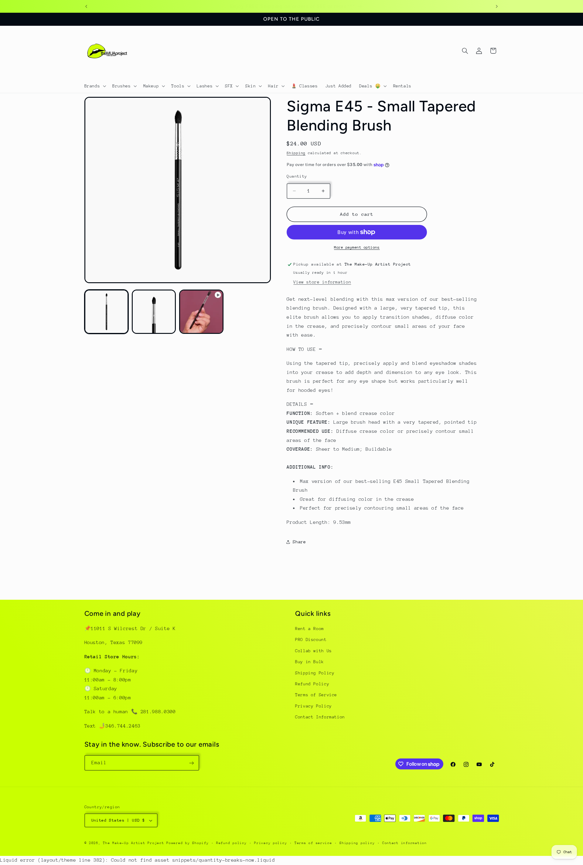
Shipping (296, 153)
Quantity (297, 176)
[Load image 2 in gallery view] (154, 312)
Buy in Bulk (309, 662)
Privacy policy (270, 843)
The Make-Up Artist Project (134, 843)
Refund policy (231, 843)
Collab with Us (313, 650)
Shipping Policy (314, 672)
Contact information (404, 843)
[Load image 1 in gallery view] (106, 312)
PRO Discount (311, 639)
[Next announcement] (496, 6)
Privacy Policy (313, 706)
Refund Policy (312, 683)
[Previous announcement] (86, 6)
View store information (322, 282)
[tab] (382, 349)
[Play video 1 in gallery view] (201, 312)
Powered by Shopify (187, 843)
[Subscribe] (191, 763)
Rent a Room (309, 628)
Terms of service (313, 843)
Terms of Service (316, 695)
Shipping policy (357, 843)
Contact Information (320, 717)
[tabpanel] (382, 317)
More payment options (357, 247)
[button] (94, 86)
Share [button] (299, 541)
